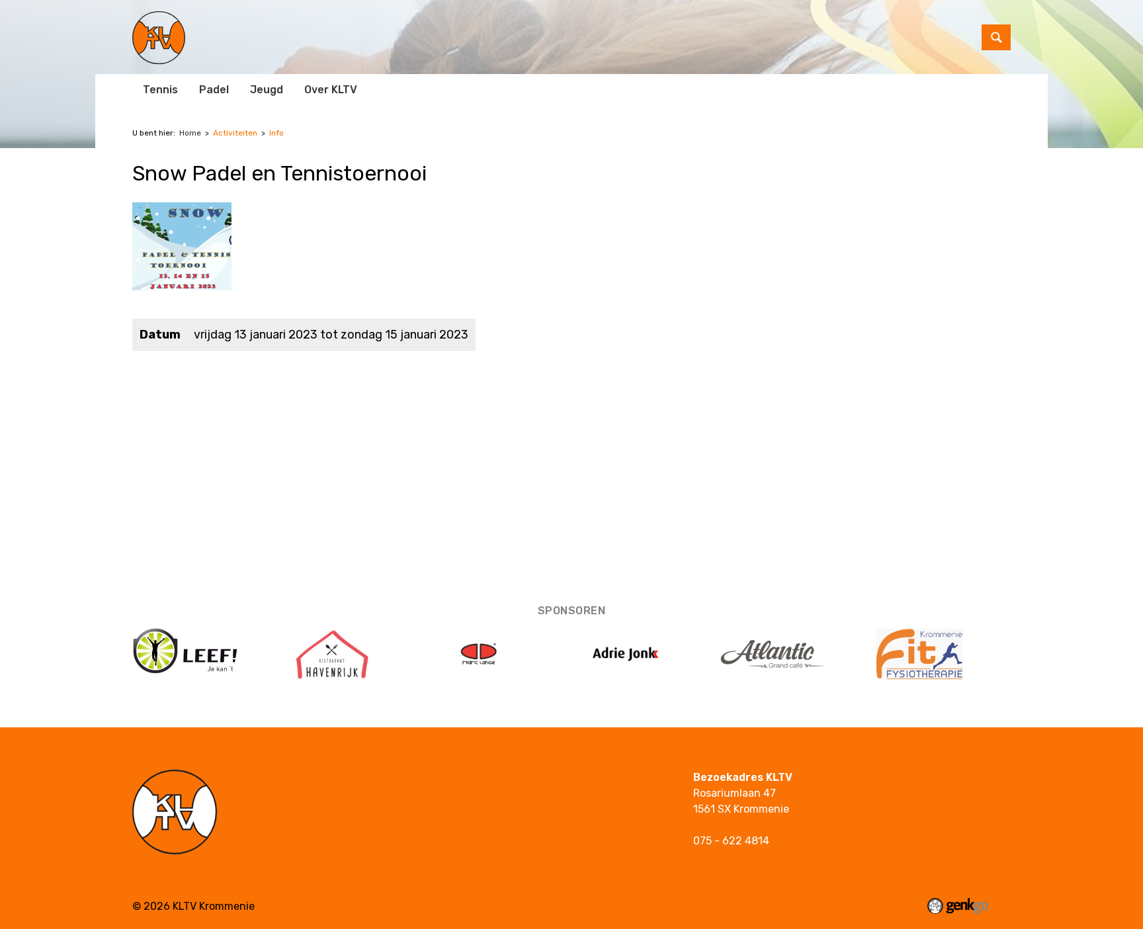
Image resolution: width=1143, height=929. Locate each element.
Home (190, 133)
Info (276, 133)
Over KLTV (330, 89)
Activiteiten (235, 133)
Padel (214, 89)
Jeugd (266, 89)
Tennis (160, 89)
